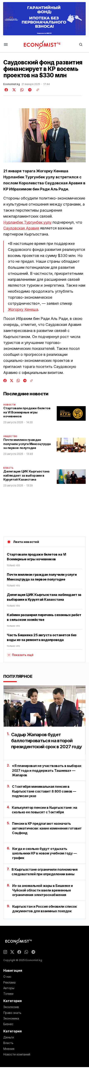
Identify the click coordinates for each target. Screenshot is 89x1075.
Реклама (9, 982)
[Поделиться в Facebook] (6, 89)
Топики (8, 993)
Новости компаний (16, 1054)
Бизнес (8, 1024)
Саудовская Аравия (21, 228)
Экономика (11, 1018)
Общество (10, 436)
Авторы (8, 988)
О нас (7, 976)
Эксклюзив (11, 1007)
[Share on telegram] (29, 89)
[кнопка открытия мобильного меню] (5, 45)
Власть (8, 468)
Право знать (12, 1013)
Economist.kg (11, 84)
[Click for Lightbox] (44, 135)
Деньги (8, 1037)
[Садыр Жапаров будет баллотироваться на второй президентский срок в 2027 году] (44, 706)
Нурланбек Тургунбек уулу (27, 222)
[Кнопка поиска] (81, 44)
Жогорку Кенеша (23, 309)
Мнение (8, 1048)
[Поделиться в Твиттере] (13, 89)
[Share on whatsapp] (21, 89)
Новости (9, 405)
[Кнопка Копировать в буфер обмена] (36, 89)
